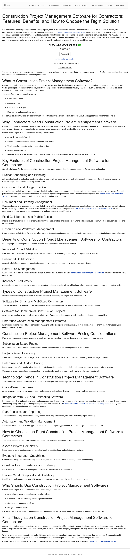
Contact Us (54, 5)
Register (120, 5)
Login (109, 5)
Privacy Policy (81, 5)
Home (7, 5)
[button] (32, 5)
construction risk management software (87, 273)
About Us (41, 5)
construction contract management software (93, 208)
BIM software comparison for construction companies (86, 403)
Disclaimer (66, 5)
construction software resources (102, 541)
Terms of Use (97, 5)
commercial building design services (70, 32)
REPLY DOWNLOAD (65, 67)
